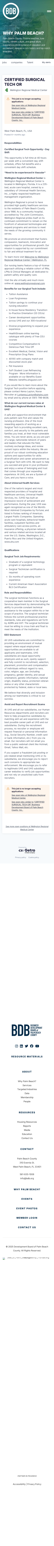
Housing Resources (27, 1122)
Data (27, 1093)
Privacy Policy (34, 1484)
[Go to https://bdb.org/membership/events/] (27, 1199)
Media (27, 1130)
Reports (27, 1126)
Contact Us (27, 1138)
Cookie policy (33, 857)
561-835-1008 (27, 1174)
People (27, 1101)
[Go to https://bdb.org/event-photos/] (27, 1209)
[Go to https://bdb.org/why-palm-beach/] (27, 1189)
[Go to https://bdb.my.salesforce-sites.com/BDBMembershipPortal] (27, 1218)
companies (16, 62)
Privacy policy (20, 857)
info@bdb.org (27, 1178)
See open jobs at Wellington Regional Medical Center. (28, 106)
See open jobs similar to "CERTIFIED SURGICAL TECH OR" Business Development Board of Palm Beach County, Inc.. (28, 116)
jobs (4, 62)
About (27, 1071)
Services (27, 1085)
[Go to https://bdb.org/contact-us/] (27, 1227)
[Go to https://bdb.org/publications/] (27, 1059)
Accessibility (19, 1484)
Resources (27, 1112)
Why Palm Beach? (27, 1081)
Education (27, 1134)
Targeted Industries (27, 1089)
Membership (27, 1097)
